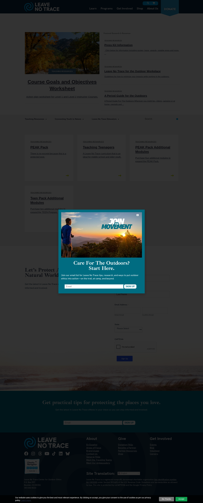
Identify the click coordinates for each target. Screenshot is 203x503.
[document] (101, 251)
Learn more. (26, 500)
